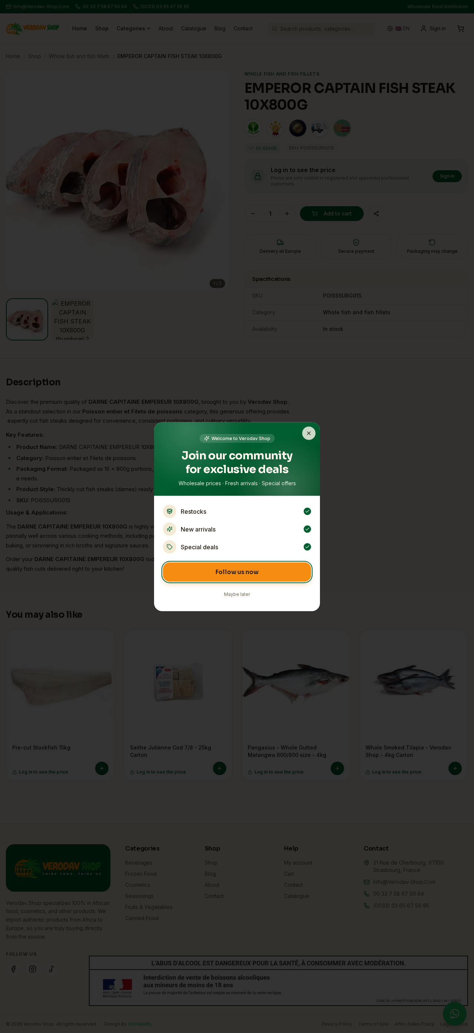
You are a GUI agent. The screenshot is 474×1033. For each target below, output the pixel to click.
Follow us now (237, 572)
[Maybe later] (309, 433)
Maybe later (237, 594)
